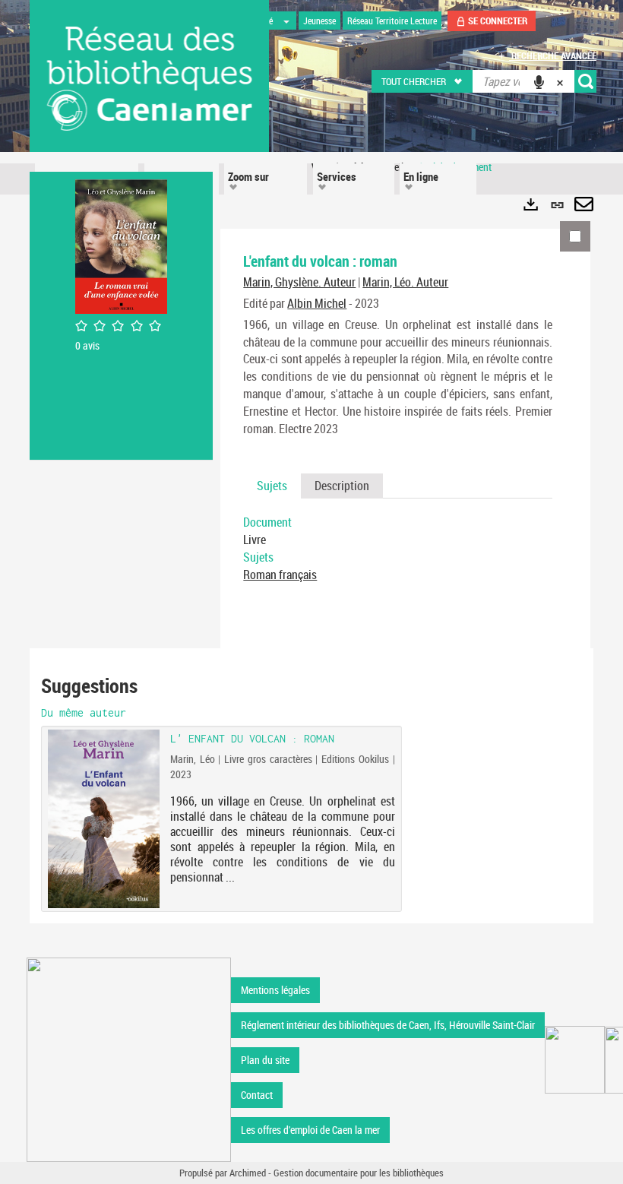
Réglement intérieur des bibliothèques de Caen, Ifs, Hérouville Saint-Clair (388, 1025)
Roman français (280, 574)
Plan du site (265, 1060)
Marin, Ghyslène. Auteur (299, 282)
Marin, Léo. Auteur (405, 282)
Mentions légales (275, 990)
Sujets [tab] (272, 485)
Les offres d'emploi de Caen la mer (310, 1129)
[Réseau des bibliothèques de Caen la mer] (129, 1058)
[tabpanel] (397, 548)
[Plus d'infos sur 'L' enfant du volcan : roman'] (104, 819)
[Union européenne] (575, 1060)
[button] (423, 81)
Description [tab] (342, 485)
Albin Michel (316, 303)
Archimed (247, 1172)
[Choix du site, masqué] (286, 20)
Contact (257, 1094)
